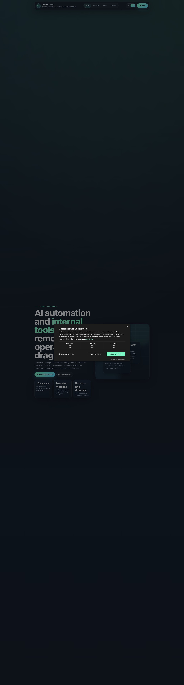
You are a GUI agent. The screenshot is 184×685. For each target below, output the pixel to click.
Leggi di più (89, 339)
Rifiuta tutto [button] (96, 354)
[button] (66, 354)
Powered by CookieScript (118, 359)
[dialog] (92, 342)
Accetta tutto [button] (115, 354)
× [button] (127, 326)
